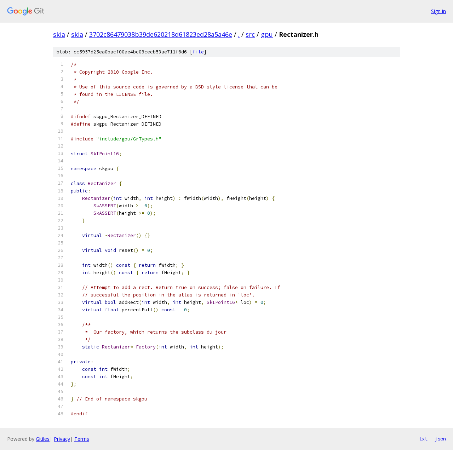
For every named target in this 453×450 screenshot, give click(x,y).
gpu (267, 34)
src (250, 34)
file (198, 52)
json (440, 438)
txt (423, 438)
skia (59, 34)
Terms (81, 438)
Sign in (438, 11)
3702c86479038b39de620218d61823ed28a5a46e (160, 34)
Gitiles (43, 438)
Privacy (62, 438)
